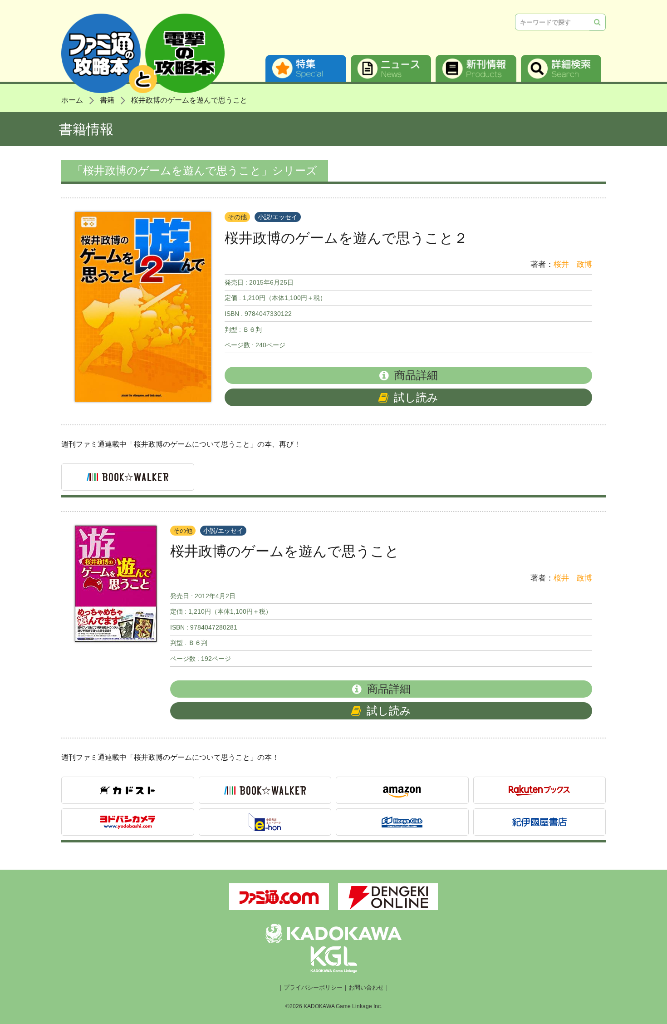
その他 (237, 217)
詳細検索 (561, 68)
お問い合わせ (366, 988)
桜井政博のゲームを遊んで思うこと (189, 100)
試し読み (416, 397)
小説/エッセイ (278, 217)
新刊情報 (476, 68)
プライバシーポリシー (313, 988)
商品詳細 (416, 375)
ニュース (391, 68)
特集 (305, 68)
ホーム (72, 100)
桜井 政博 (573, 264)
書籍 (107, 100)
